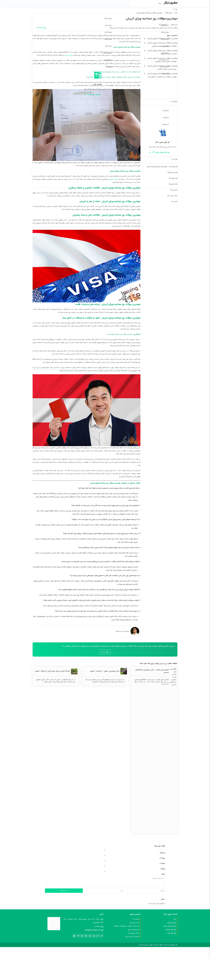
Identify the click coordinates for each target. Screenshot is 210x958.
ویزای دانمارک (164, 66)
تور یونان (166, 117)
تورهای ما (174, 101)
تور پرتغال (109, 124)
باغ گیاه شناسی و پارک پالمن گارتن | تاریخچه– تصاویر (52, 671)
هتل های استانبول (152, 166)
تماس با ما (174, 201)
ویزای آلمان (108, 32)
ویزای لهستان (164, 25)
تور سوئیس (165, 124)
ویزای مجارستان (164, 60)
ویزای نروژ (108, 25)
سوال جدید (105, 652)
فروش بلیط (173, 190)
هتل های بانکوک (172, 172)
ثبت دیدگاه (63, 890)
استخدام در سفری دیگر (132, 936)
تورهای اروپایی (171, 922)
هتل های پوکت (172, 184)
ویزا (176, 9)
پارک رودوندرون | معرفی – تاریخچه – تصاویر (104, 671)
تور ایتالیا (109, 117)
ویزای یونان (165, 46)
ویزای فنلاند (165, 73)
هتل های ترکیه (162, 166)
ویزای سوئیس (107, 53)
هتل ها (175, 159)
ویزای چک (108, 66)
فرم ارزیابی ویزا (134, 922)
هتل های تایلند (172, 166)
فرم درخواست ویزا (133, 929)
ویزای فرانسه (165, 39)
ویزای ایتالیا (108, 39)
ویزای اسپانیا (165, 53)
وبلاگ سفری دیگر (133, 933)
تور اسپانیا (109, 110)
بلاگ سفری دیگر (172, 195)
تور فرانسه (165, 110)
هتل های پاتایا (173, 178)
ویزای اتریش (108, 60)
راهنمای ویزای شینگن (169, 926)
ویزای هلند (108, 46)
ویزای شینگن (165, 18)
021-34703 (97, 926)
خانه (159, 3)
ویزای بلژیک (108, 18)
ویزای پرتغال (165, 32)
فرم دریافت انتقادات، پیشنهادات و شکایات (126, 926)
